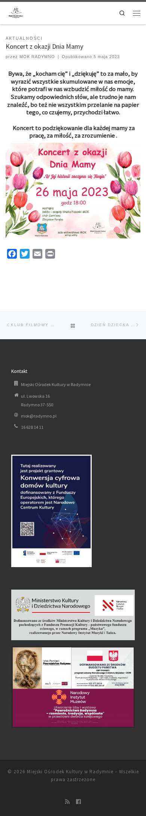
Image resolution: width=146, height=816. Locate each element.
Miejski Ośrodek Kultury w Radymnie (70, 771)
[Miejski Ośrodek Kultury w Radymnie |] (16, 12)
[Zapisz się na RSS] (67, 802)
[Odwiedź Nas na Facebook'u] (78, 802)
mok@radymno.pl (39, 416)
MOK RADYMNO (37, 56)
